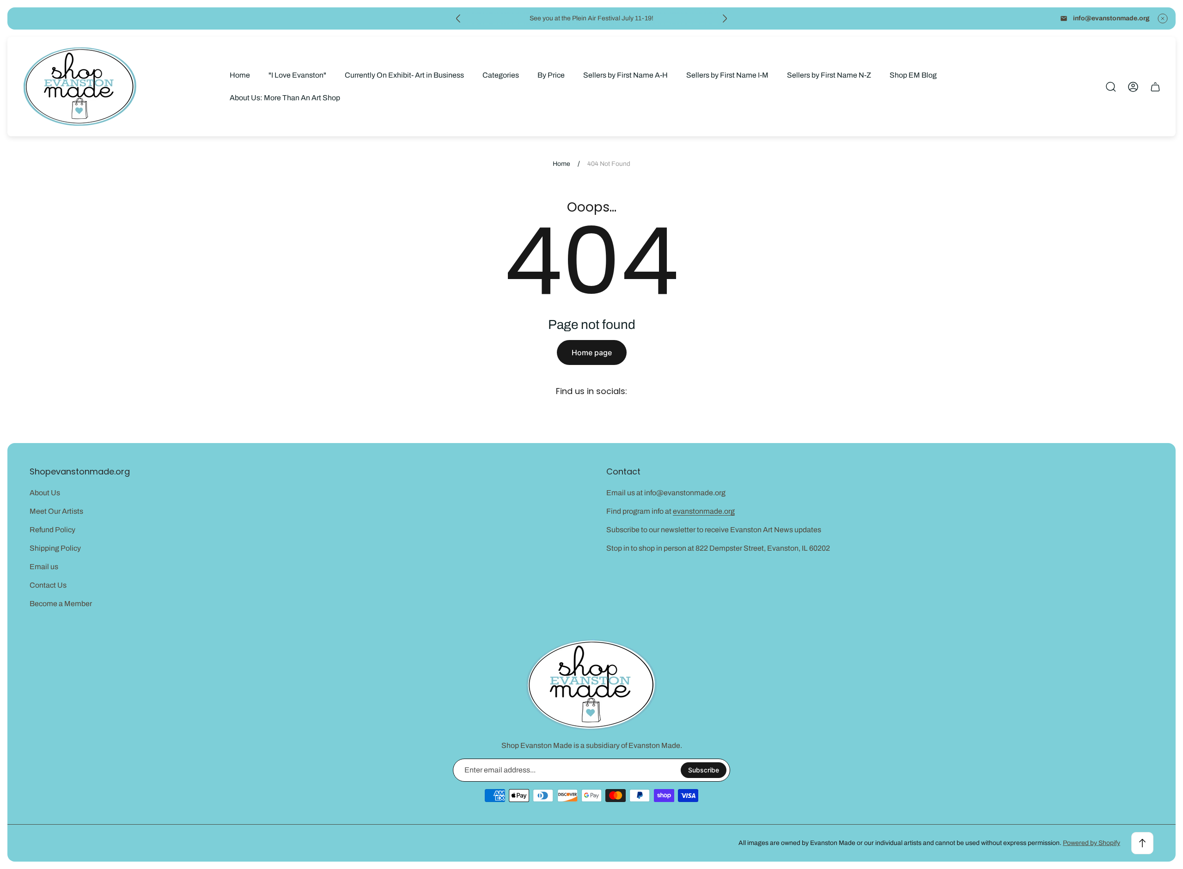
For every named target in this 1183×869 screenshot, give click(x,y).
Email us (44, 567)
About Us (45, 493)
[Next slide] (724, 18)
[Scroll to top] (1142, 843)
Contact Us (48, 585)
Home (561, 163)
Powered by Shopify (1091, 842)
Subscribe (703, 770)
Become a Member (61, 604)
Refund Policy (52, 530)
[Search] (1111, 87)
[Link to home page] (591, 685)
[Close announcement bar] (1162, 18)
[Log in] (1133, 87)
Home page (592, 352)
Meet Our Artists (56, 511)
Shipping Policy (55, 548)
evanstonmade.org (704, 511)
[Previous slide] (458, 18)
